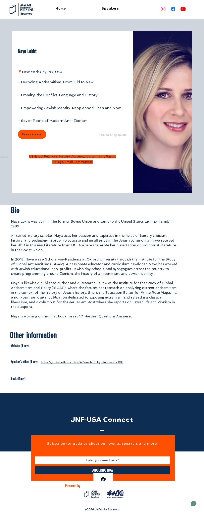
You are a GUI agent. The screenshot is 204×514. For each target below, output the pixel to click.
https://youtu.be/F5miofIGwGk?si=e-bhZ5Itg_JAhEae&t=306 (82, 362)
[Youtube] (183, 9)
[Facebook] (173, 9)
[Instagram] (163, 9)
